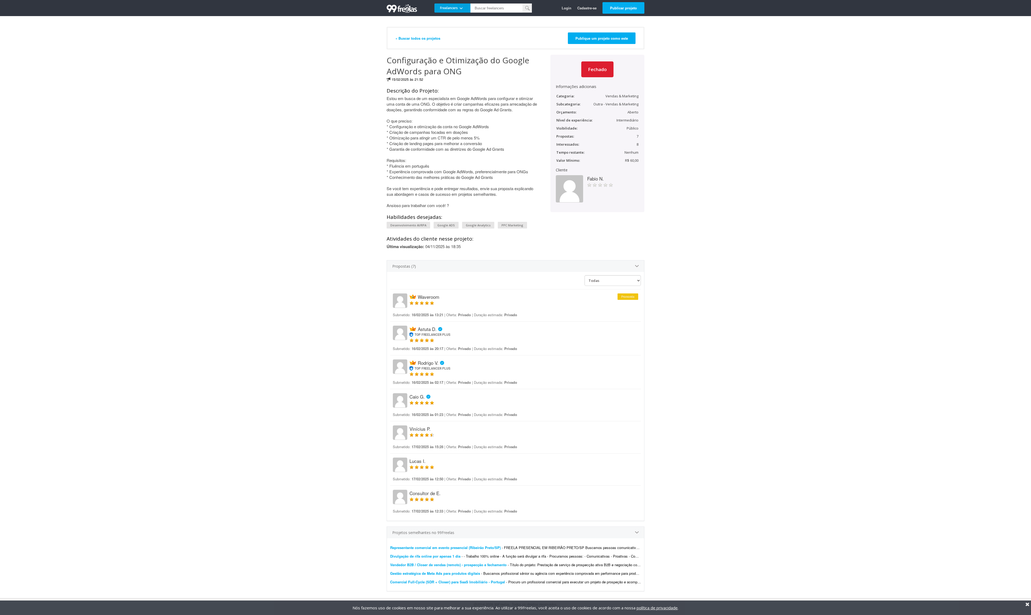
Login (566, 7)
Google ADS (446, 225)
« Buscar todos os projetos (417, 38)
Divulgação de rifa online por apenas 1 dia (425, 556)
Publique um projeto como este (601, 38)
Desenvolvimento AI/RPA (408, 225)
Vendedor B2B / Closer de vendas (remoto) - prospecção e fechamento (448, 564)
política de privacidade (657, 607)
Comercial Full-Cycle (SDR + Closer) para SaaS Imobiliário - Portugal (447, 581)
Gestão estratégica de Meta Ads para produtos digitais (435, 573)
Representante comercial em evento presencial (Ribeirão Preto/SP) (445, 547)
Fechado (597, 69)
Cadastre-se (587, 7)
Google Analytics (478, 225)
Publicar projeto (623, 7)
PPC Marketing (512, 225)
